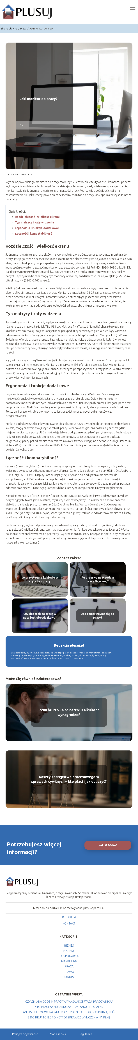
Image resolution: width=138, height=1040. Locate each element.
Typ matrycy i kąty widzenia (34, 222)
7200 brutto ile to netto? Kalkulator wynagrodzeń (69, 712)
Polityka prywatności (25, 1034)
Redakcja (69, 917)
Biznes (69, 945)
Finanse (69, 950)
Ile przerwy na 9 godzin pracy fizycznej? (97, 579)
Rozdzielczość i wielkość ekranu (37, 216)
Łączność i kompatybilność (33, 233)
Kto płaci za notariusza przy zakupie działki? (69, 1006)
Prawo (69, 971)
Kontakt (69, 923)
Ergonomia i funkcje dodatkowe (37, 228)
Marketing (69, 961)
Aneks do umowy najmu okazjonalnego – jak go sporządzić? (69, 1012)
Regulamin (85, 1034)
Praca (23, 28)
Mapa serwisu (58, 1034)
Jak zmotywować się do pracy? (97, 615)
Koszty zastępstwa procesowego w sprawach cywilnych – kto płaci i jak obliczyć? (69, 779)
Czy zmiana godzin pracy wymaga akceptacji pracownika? (69, 1001)
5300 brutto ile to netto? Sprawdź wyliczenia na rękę (69, 1017)
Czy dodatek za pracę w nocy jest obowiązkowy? (40, 615)
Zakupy (69, 977)
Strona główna (9, 28)
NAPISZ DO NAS (107, 845)
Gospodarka (69, 956)
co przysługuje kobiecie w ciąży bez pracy (40, 579)
